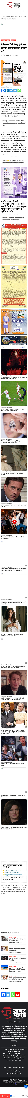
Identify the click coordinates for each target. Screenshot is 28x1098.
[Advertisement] (14, 846)
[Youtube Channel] (17, 994)
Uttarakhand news (15, 887)
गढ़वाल (15, 956)
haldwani (7, 885)
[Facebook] (3, 90)
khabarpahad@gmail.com (16, 1058)
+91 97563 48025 (16, 1060)
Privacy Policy (16, 1071)
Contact (10, 1067)
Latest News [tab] (6, 933)
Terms (8, 1071)
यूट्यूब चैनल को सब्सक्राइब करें (13, 875)
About (4, 1067)
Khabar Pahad (16, 1079)
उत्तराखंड (3, 40)
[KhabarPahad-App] (14, 72)
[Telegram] (11, 90)
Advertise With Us (18, 1067)
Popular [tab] (15, 933)
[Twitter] (15, 90)
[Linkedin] (7, 90)
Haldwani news (14, 885)
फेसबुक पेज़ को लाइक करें (12, 872)
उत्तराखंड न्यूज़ (16, 891)
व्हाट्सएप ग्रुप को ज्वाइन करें (12, 870)
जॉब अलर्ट (13, 40)
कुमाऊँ (8, 40)
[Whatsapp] (19, 90)
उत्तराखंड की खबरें (10, 889)
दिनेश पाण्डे (6, 55)
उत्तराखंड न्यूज (8, 891)
